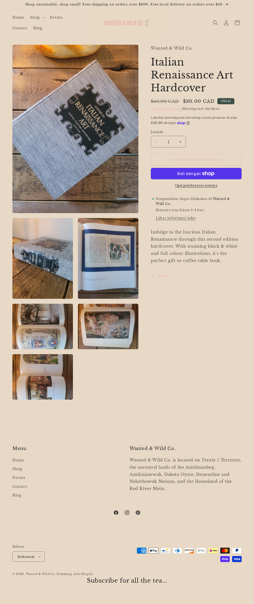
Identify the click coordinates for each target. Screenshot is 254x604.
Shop (17, 469)
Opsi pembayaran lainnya (196, 185)
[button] (37, 17)
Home (18, 460)
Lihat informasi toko (175, 218)
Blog (16, 495)
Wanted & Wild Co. (41, 574)
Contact (19, 486)
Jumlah (157, 132)
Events (18, 477)
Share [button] (162, 275)
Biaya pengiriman (166, 109)
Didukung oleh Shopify (75, 574)
